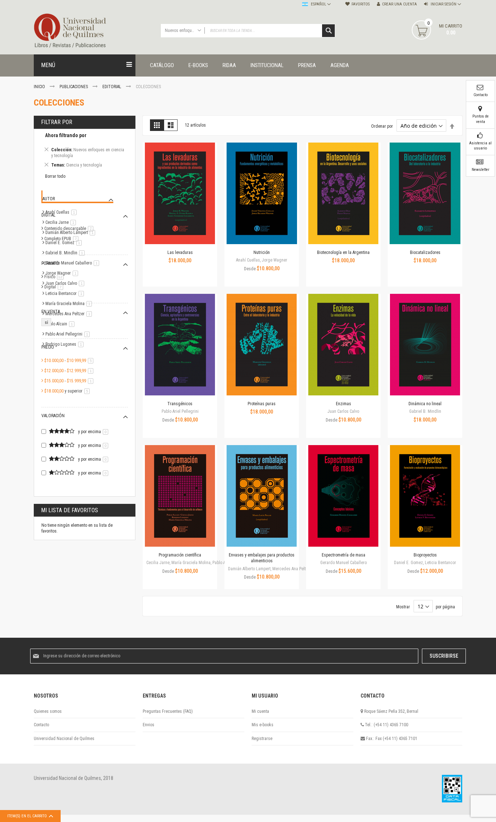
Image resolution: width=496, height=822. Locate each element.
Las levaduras (180, 252)
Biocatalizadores (425, 252)
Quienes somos (48, 711)
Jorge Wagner (63, 273)
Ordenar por (382, 126)
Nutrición (261, 252)
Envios (148, 724)
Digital (55, 286)
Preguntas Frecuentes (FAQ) (168, 711)
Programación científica (180, 555)
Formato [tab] (50, 263)
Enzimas (343, 403)
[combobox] (248, 30)
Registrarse (262, 738)
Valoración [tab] (53, 415)
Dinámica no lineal (425, 403)
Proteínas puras (262, 403)
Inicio (40, 86)
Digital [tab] (48, 215)
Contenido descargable (70, 228)
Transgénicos (179, 403)
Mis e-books (262, 724)
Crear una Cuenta (399, 4)
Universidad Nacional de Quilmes (64, 738)
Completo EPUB (62, 238)
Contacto (41, 724)
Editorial (112, 86)
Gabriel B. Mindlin (66, 252)
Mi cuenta (260, 711)
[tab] (84, 151)
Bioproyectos (425, 555)
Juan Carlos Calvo (66, 283)
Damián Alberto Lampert (71, 232)
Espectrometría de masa (343, 555)
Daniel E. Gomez (64, 242)
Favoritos (360, 4)
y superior (68, 391)
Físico (55, 276)
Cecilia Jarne (61, 222)
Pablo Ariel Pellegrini (68, 334)
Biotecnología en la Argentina (343, 252)
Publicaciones (74, 86)
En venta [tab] (50, 311)
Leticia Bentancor (65, 293)
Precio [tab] (47, 347)
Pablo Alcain (61, 323)
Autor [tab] (48, 198)
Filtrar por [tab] (56, 122)
